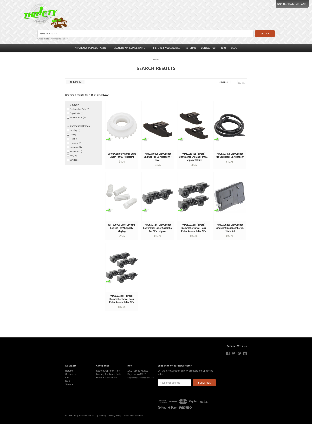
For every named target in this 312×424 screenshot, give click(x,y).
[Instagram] (245, 353)
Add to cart (122, 128)
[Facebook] (228, 353)
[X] (233, 353)
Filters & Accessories (166, 47)
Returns (191, 47)
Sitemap (69, 384)
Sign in (281, 4)
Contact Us (208, 47)
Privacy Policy (115, 416)
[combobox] (145, 33)
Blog (234, 47)
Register (293, 4)
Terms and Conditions (133, 416)
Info (223, 47)
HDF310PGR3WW (99, 95)
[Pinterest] (239, 353)
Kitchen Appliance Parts (90, 47)
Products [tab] (75, 81)
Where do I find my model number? (52, 39)
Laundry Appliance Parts (130, 47)
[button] (239, 82)
